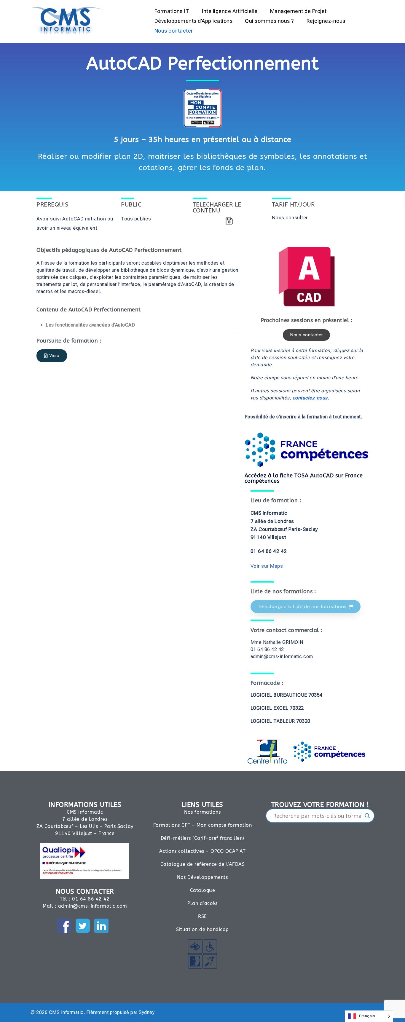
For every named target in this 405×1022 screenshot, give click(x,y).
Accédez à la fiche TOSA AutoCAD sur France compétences (304, 478)
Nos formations (202, 812)
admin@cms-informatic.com (92, 906)
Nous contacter (173, 31)
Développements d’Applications (193, 21)
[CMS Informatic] (68, 20)
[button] (137, 325)
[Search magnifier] (367, 816)
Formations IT (171, 11)
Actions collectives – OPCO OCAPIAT (202, 851)
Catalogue (202, 890)
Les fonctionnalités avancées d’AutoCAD (90, 325)
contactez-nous (310, 398)
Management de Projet (298, 11)
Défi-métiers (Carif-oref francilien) (202, 838)
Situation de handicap (202, 929)
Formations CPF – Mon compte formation (202, 825)
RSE (202, 916)
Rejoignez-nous (326, 21)
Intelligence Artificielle (230, 11)
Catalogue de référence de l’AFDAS (202, 864)
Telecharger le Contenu (217, 207)
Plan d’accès (202, 903)
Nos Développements (202, 877)
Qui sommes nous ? (269, 21)
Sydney (146, 1012)
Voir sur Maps (267, 566)
